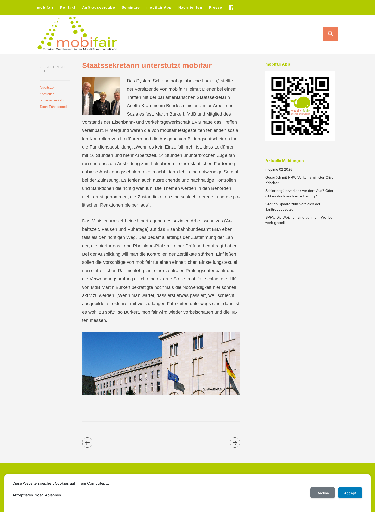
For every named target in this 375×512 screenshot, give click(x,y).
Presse (215, 7)
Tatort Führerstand (53, 107)
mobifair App (159, 7)
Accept (350, 493)
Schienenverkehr (52, 100)
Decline (323, 493)
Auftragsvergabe (98, 7)
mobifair (45, 7)
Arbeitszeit (47, 87)
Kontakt (68, 7)
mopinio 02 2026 (278, 169)
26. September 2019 (53, 69)
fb (231, 7)
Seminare (131, 7)
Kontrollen (47, 94)
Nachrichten (190, 7)
